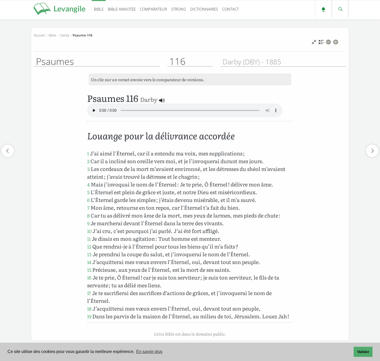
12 (89, 246)
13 (89, 254)
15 (89, 269)
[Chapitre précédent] (7, 150)
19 (89, 316)
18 (89, 308)
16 (89, 277)
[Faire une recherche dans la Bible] (340, 9)
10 (89, 231)
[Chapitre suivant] (372, 150)
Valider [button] (363, 352)
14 (89, 262)
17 (89, 293)
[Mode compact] (314, 43)
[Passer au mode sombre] (323, 9)
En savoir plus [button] (149, 351)
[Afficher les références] (321, 43)
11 (89, 238)
